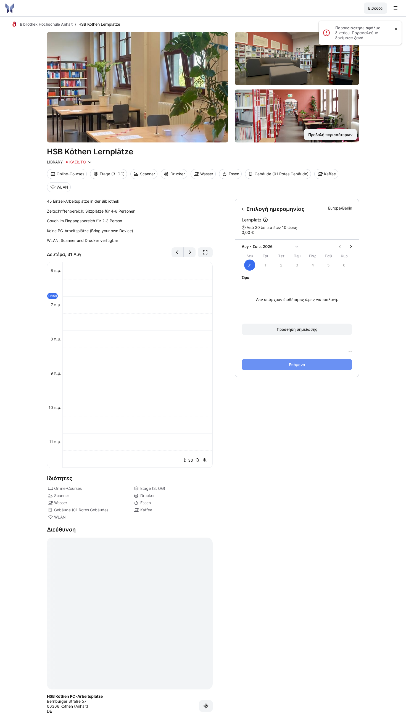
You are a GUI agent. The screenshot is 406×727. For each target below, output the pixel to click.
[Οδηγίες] (206, 706)
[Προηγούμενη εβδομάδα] (342, 246)
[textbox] (130, 221)
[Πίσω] (243, 209)
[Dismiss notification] (395, 29)
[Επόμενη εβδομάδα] (348, 246)
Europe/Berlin (340, 208)
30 (190, 460)
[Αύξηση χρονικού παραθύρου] (204, 460)
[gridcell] (249, 265)
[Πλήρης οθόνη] (205, 252)
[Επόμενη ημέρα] (190, 252)
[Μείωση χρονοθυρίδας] (198, 460)
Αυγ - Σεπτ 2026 (257, 246)
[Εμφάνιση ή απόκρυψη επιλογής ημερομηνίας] (297, 246)
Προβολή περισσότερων (330, 134)
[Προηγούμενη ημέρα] (178, 252)
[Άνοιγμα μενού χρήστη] (395, 8)
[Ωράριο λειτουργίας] (89, 162)
